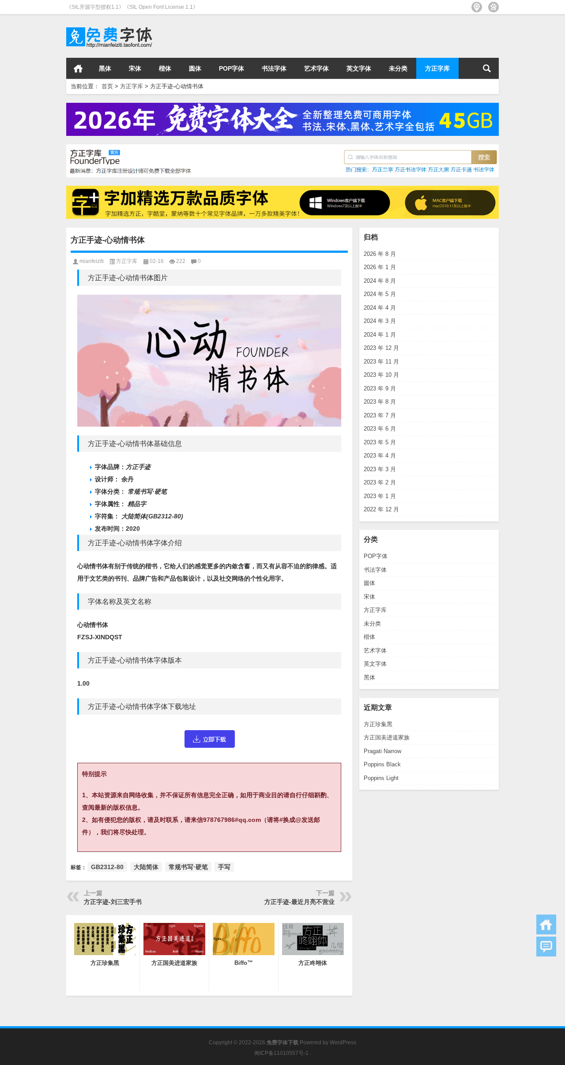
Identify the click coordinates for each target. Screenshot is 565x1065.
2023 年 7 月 (380, 415)
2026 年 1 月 (380, 267)
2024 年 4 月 (380, 307)
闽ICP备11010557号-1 (281, 1053)
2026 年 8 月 (380, 254)
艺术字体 (316, 68)
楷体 (165, 68)
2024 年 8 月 (380, 281)
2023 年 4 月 (380, 455)
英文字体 (359, 68)
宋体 (135, 68)
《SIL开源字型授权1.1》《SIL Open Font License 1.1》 (132, 7)
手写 (224, 866)
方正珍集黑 (378, 724)
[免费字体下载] (109, 25)
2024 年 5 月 (380, 294)
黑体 (105, 68)
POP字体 (231, 68)
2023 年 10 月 (381, 374)
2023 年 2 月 (380, 482)
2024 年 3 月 (380, 321)
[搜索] (487, 68)
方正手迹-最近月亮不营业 (299, 901)
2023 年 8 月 (380, 401)
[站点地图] (476, 7)
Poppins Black (382, 764)
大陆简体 (146, 866)
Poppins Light (381, 778)
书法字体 (274, 68)
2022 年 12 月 (381, 509)
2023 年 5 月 (380, 442)
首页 (78, 68)
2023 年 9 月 (380, 388)
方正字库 (437, 68)
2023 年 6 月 (380, 428)
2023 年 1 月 (380, 496)
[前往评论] (546, 946)
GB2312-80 (107, 866)
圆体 (195, 68)
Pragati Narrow (382, 751)
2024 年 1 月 (380, 334)
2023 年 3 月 (380, 469)
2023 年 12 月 (381, 348)
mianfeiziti (91, 261)
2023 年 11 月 (381, 361)
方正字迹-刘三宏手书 (113, 901)
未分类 (398, 68)
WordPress (343, 1042)
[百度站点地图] (493, 7)
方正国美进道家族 (387, 737)
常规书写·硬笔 (188, 866)
